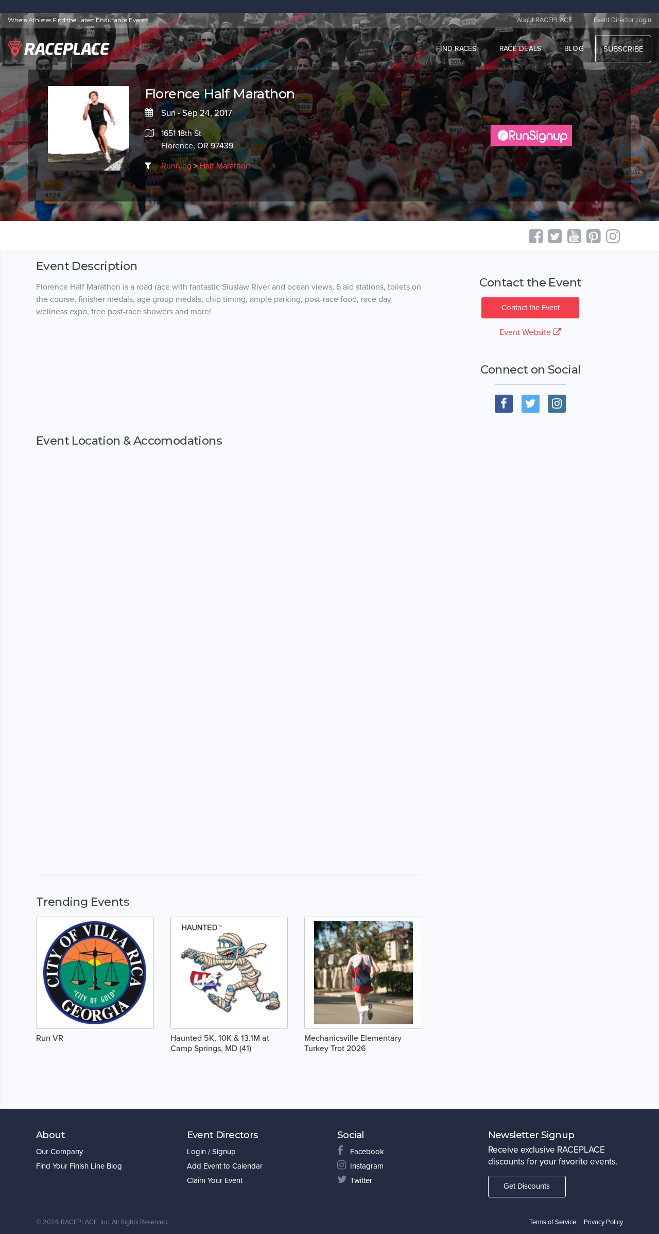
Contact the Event (530, 307)
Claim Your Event (214, 1180)
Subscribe (623, 49)
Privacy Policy (603, 1222)
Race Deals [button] (520, 48)
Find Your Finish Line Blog (79, 1166)
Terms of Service (552, 1222)
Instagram (367, 1166)
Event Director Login (622, 20)
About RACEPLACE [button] (544, 20)
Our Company (59, 1151)
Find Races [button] (456, 48)
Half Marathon (225, 166)
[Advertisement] (229, 376)
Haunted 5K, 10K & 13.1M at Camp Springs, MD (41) (219, 1043)
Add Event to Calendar (225, 1166)
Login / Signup (211, 1151)
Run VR (49, 1038)
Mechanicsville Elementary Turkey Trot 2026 (353, 1043)
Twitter (361, 1180)
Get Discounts (527, 1186)
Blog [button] (574, 48)
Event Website (526, 332)
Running (176, 166)
